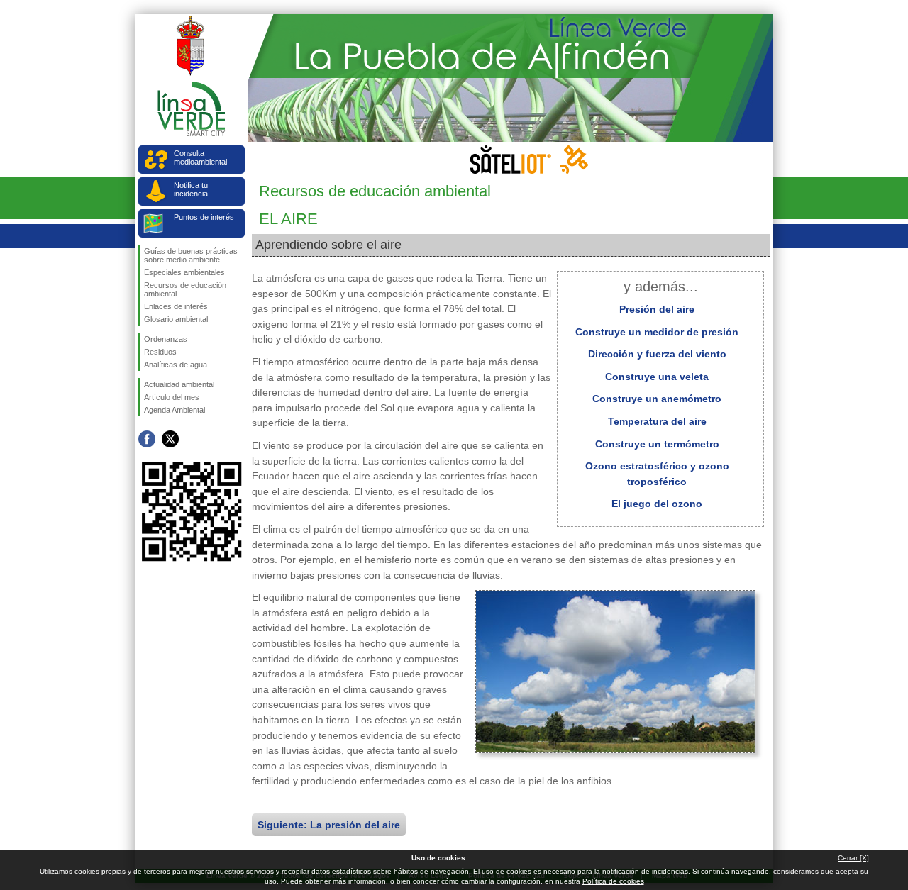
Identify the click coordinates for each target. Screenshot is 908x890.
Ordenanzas (165, 339)
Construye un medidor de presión (656, 332)
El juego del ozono (656, 503)
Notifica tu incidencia (191, 189)
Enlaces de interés (176, 306)
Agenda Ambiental (174, 410)
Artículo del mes (171, 397)
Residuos (160, 351)
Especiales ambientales (184, 272)
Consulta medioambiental (200, 157)
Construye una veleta (657, 376)
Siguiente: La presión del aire (329, 824)
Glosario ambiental (176, 319)
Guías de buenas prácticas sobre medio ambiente (191, 255)
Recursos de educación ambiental (185, 289)
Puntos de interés (204, 217)
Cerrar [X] (853, 858)
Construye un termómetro (657, 444)
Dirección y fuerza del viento (657, 354)
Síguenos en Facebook (146, 438)
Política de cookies (613, 881)
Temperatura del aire (657, 421)
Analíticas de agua (175, 364)
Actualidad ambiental (179, 384)
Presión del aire (656, 309)
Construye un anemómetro (656, 398)
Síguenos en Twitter (170, 438)
